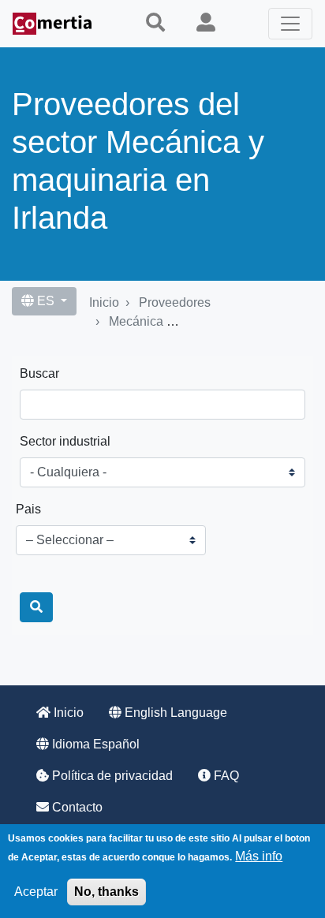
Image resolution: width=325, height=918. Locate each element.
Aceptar (36, 891)
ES (46, 301)
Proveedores (175, 302)
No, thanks (106, 891)
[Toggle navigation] (290, 23)
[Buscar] (36, 607)
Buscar (39, 373)
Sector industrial (65, 441)
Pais (28, 509)
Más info (258, 856)
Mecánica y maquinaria (174, 321)
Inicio (104, 302)
